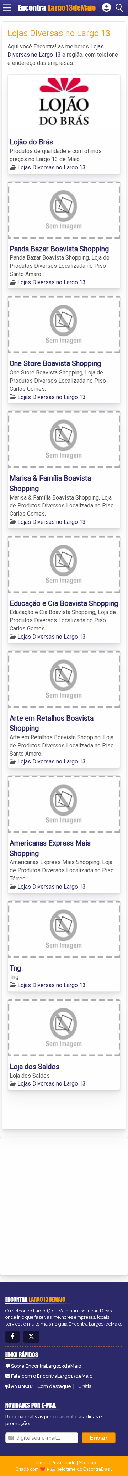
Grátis (84, 1386)
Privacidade (64, 1462)
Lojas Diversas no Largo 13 (51, 167)
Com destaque (54, 1386)
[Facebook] (12, 1337)
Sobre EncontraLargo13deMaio (46, 1366)
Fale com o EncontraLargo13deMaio (51, 1376)
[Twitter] (31, 1337)
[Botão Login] (106, 7)
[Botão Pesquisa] (120, 7)
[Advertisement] (64, 1204)
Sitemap (87, 1462)
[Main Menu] (7, 8)
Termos (40, 1462)
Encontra (57, 7)
